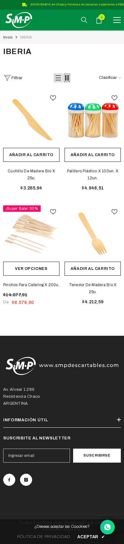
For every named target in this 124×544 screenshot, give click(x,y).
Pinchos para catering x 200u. (31, 285)
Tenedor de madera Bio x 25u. (93, 288)
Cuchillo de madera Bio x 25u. (31, 174)
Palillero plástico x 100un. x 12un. (92, 174)
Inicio (8, 37)
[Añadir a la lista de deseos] (53, 98)
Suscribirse (96, 455)
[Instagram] (26, 480)
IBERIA (26, 37)
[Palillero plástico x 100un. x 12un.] (93, 120)
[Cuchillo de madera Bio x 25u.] (31, 120)
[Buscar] (84, 20)
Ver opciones (31, 268)
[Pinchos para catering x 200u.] (31, 233)
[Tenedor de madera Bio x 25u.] (93, 233)
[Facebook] (9, 480)
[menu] (117, 20)
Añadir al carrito (31, 155)
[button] (58, 78)
